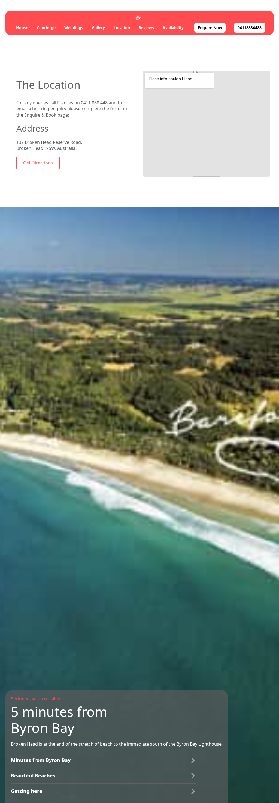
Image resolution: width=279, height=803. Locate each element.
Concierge (46, 27)
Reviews (146, 27)
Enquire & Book (40, 115)
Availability (173, 27)
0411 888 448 (94, 103)
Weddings (73, 27)
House (22, 27)
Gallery (98, 27)
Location (122, 27)
